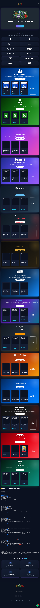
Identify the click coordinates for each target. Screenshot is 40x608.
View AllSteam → (32, 205)
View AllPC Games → (33, 316)
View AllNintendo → (33, 452)
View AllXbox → (33, 119)
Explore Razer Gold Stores (19, 251)
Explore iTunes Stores (19, 139)
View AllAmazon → (33, 344)
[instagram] (18, 598)
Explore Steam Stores (19, 196)
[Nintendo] (29, 55)
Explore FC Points (20, 471)
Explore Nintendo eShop (20, 443)
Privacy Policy (16, 602)
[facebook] (16, 598)
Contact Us (28, 602)
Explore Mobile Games (19, 361)
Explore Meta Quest (19, 388)
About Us (10, 602)
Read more (28, 554)
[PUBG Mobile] (29, 64)
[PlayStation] (10, 40)
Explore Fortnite (19, 167)
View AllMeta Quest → (32, 397)
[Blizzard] (29, 50)
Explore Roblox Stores (19, 414)
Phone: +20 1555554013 (20, 592)
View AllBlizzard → (33, 290)
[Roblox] (29, 60)
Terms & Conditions (22, 602)
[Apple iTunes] (29, 40)
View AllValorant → (33, 232)
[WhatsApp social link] (21, 1)
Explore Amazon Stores (20, 335)
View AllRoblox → (32, 424)
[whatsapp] (20, 598)
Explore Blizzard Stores (20, 280)
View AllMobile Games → (33, 370)
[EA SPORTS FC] (10, 60)
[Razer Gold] (10, 50)
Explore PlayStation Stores (19, 79)
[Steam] (10, 45)
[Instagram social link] (19, 1)
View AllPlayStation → (32, 89)
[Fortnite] (10, 64)
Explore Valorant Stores (20, 223)
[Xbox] (29, 45)
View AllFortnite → (33, 177)
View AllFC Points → (33, 480)
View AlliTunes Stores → (33, 148)
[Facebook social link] (18, 1)
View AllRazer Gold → (33, 260)
